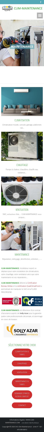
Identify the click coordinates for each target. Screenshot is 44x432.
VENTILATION (22, 372)
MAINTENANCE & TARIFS (22, 382)
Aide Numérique (34, 423)
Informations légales (17, 420)
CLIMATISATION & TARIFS (22, 353)
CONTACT (22, 405)
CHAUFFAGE (22, 363)
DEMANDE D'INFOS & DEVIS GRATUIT (22, 395)
